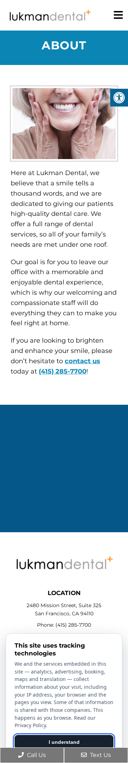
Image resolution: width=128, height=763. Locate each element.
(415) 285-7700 (62, 371)
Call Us (36, 755)
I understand (64, 742)
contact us (82, 361)
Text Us (100, 755)
